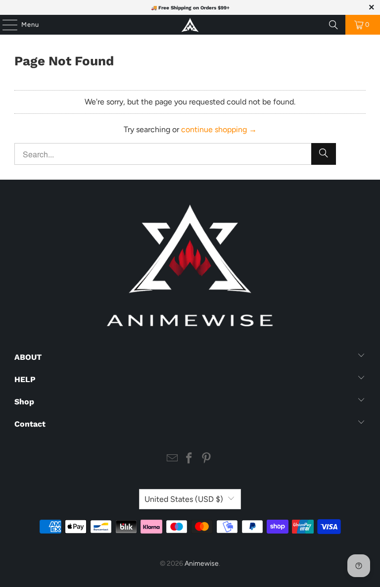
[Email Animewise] (172, 459)
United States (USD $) (183, 499)
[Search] (333, 25)
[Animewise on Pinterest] (206, 459)
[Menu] (5, 25)
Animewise (202, 563)
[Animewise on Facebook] (189, 459)
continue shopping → (219, 129)
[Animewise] (190, 25)
